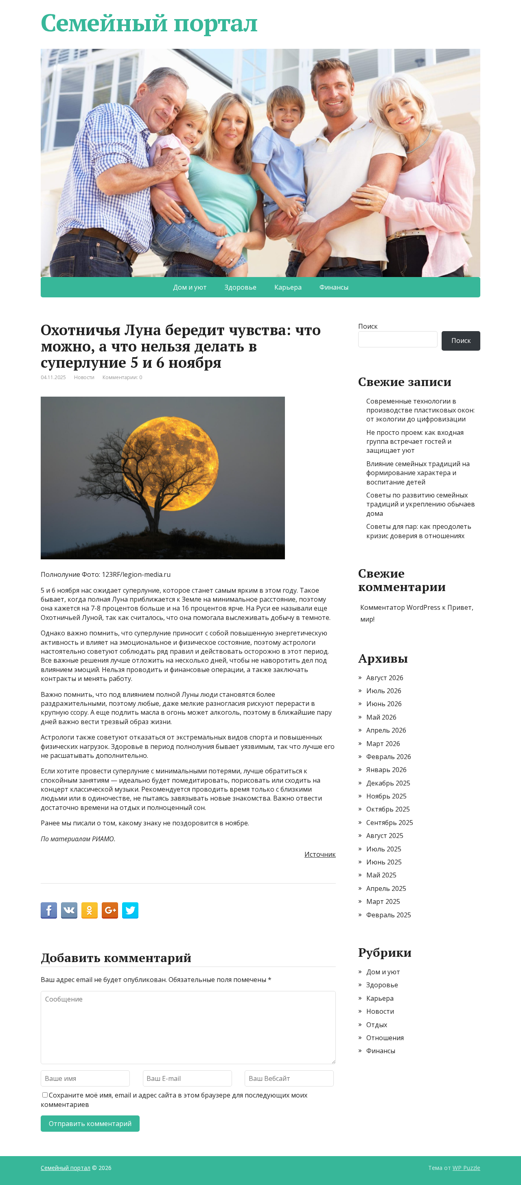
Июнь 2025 (384, 862)
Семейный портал (149, 22)
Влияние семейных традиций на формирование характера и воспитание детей (418, 473)
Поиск (368, 326)
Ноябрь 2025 (386, 796)
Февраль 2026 (388, 756)
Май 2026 (381, 717)
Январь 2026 (386, 769)
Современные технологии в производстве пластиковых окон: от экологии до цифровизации (420, 410)
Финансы (334, 287)
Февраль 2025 (388, 914)
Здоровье (240, 287)
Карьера (288, 287)
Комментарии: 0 (122, 377)
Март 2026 (383, 743)
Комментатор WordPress (400, 607)
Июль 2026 (383, 690)
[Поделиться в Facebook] (49, 910)
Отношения (385, 1037)
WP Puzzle (466, 1168)
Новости (84, 377)
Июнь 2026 (384, 703)
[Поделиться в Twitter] (130, 910)
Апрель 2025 (386, 888)
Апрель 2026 (386, 730)
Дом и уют (190, 287)
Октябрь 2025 (388, 809)
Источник (320, 854)
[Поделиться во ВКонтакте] (69, 910)
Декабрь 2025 (388, 783)
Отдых (376, 1024)
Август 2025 (384, 835)
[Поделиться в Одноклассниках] (89, 910)
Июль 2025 (383, 849)
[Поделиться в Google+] (110, 910)
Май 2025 (381, 875)
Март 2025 (383, 901)
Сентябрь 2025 (389, 822)
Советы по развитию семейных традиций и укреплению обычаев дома (420, 504)
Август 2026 (384, 677)
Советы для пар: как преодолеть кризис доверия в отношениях (418, 531)
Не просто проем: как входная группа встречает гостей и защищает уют (415, 441)
